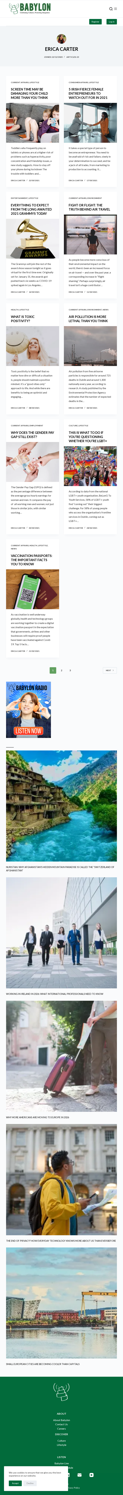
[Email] (80, 1475)
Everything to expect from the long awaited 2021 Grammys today (31, 209)
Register (95, 21)
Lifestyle (34, 82)
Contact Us (61, 1424)
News (105, 309)
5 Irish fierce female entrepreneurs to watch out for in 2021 (88, 93)
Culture (73, 425)
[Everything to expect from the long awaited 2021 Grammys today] (32, 239)
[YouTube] (92, 1475)
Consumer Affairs (78, 82)
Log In (112, 21)
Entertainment (19, 198)
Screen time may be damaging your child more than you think (29, 93)
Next (108, 670)
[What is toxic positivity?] (32, 346)
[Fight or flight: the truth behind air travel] (90, 234)
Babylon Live (61, 1463)
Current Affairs (20, 82)
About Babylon (61, 1420)
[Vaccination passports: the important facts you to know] (32, 589)
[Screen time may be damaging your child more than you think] (32, 123)
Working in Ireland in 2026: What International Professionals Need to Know (54, 994)
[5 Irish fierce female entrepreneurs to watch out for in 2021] (90, 123)
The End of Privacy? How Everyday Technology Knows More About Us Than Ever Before (61, 1240)
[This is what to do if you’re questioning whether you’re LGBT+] (90, 466)
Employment (36, 425)
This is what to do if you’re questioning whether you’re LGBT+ (88, 437)
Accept (15, 1483)
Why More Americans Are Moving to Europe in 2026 (37, 1117)
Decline (30, 1483)
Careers (61, 1428)
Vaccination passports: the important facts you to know (31, 560)
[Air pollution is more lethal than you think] (90, 346)
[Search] (111, 8)
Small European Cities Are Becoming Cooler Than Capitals (43, 1364)
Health (15, 309)
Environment (94, 198)
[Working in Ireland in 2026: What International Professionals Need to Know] (61, 932)
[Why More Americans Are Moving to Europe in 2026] (61, 1056)
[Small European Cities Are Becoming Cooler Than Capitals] (61, 1303)
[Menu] (115, 8)
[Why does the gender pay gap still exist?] (32, 462)
